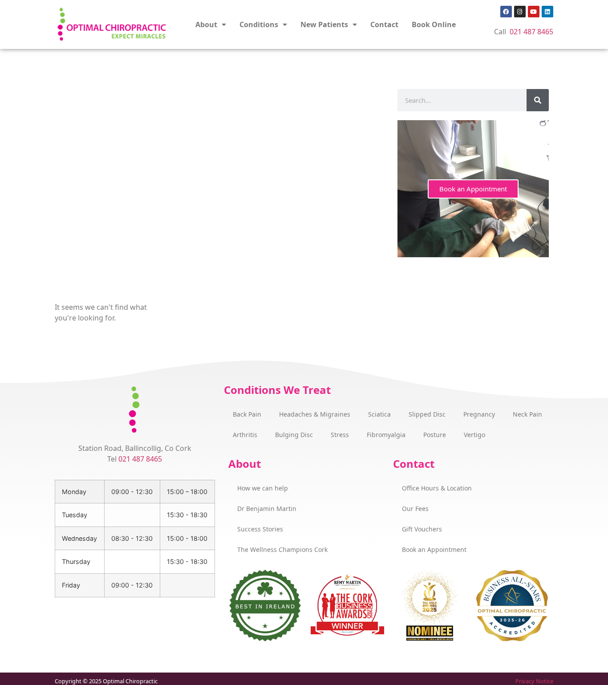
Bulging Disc (294, 434)
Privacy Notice (534, 681)
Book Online (434, 24)
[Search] (538, 100)
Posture (434, 434)
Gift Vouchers (422, 529)
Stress (340, 434)
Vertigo (474, 434)
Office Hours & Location (437, 488)
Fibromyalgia (386, 434)
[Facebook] (506, 11)
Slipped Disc (427, 414)
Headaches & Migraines (314, 414)
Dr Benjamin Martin (266, 508)
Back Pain (247, 414)
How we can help (262, 488)
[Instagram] (520, 11)
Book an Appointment (473, 188)
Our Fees (415, 508)
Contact (384, 24)
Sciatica (379, 414)
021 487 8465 (531, 31)
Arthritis (245, 434)
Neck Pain (527, 414)
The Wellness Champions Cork (282, 549)
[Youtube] (533, 11)
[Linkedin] (547, 11)
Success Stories (260, 529)
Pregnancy (479, 414)
